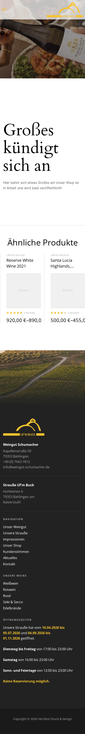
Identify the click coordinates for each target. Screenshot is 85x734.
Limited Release (15, 255)
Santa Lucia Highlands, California (61, 266)
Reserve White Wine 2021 (19, 263)
